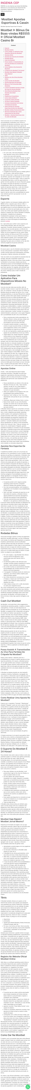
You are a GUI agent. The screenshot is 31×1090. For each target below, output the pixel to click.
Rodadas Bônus (9, 58)
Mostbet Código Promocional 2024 (14, 110)
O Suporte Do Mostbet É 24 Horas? (14, 70)
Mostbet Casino (9, 49)
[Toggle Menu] (2, 14)
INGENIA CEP (10, 3)
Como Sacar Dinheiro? (11, 98)
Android (7, 94)
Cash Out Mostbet (10, 60)
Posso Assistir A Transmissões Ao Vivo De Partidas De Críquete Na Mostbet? (14, 63)
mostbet (7, 221)
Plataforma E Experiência (12, 96)
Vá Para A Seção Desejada (12, 101)
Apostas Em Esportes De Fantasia (14, 56)
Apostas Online (9, 55)
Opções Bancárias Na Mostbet (13, 82)
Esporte (7, 48)
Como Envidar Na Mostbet (12, 80)
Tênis (6, 75)
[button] (28, 1087)
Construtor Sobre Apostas (12, 99)
